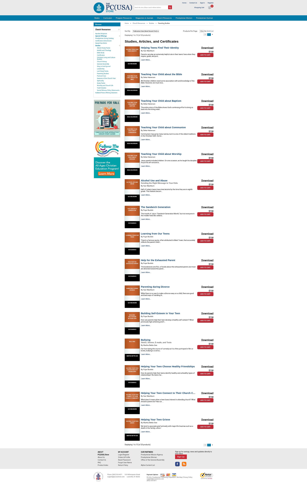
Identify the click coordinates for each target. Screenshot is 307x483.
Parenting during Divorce (155, 286)
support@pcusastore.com (116, 477)
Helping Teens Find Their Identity (160, 47)
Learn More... (146, 60)
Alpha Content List (148, 465)
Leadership (100, 69)
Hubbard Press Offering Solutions (106, 93)
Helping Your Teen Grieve (155, 419)
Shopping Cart (199, 7)
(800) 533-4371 (117, 474)
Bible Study (100, 53)
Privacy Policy (187, 477)
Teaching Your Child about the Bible (161, 74)
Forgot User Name (125, 462)
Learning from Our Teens (155, 233)
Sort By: (128, 31)
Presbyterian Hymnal (204, 18)
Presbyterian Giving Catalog (104, 38)
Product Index (103, 465)
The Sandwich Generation (155, 207)
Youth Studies (101, 88)
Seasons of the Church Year (106, 78)
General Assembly (103, 64)
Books (97, 18)
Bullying (145, 340)
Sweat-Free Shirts (101, 43)
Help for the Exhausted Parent (158, 260)
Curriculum (107, 18)
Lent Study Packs (102, 71)
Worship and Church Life (105, 85)
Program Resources (124, 18)
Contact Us (193, 3)
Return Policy (123, 465)
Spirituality (100, 81)
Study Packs (101, 83)
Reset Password (124, 460)
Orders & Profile (124, 457)
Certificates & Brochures (103, 41)
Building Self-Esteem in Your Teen (160, 313)
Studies (97, 45)
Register (210, 3)
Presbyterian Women (184, 18)
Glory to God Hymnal (103, 66)
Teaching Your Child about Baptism (161, 101)
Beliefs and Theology (104, 50)
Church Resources (164, 18)
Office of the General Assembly (152, 460)
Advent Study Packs (103, 48)
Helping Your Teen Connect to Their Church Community (172, 393)
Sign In (202, 3)
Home (184, 3)
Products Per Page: (190, 31)
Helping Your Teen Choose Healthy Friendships (168, 366)
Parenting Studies (103, 73)
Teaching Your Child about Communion (163, 127)
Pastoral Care (101, 76)
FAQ (99, 462)
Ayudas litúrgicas (101, 33)
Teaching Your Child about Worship (161, 154)
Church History (102, 61)
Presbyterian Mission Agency (152, 455)
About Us (101, 457)
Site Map (179, 477)
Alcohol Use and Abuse (154, 180)
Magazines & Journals (144, 18)
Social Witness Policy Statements (108, 90)
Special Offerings (101, 36)
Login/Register (123, 455)
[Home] (113, 13)
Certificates (101, 55)
